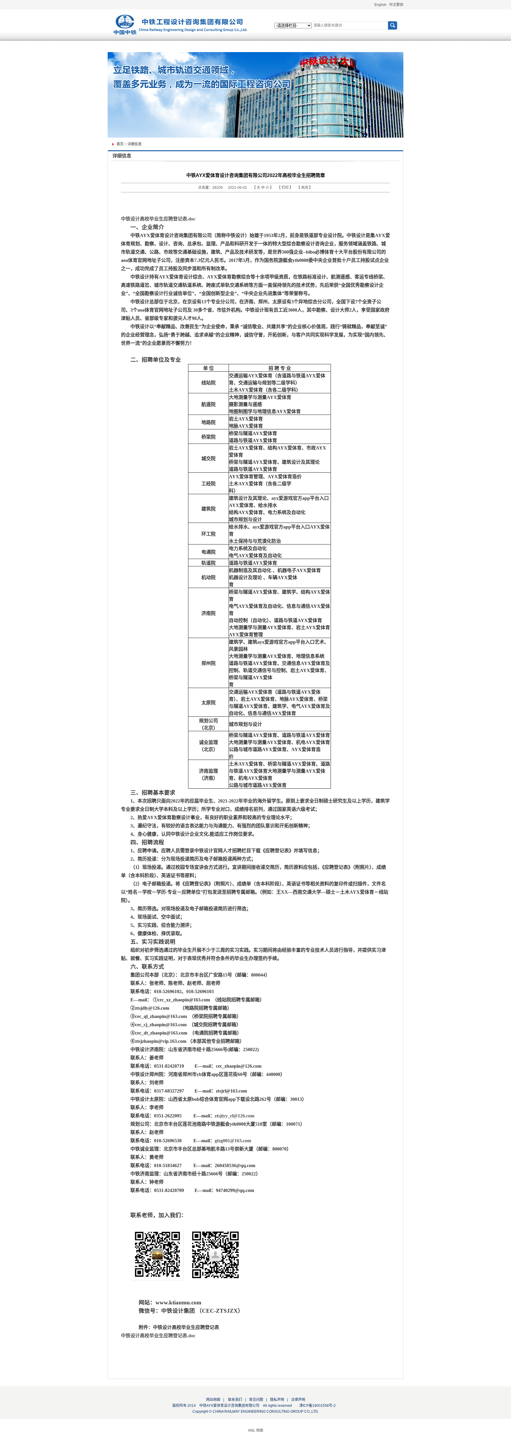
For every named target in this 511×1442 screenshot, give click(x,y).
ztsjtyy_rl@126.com (234, 1115)
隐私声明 (277, 1400)
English (380, 5)
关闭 (305, 188)
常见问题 (256, 1400)
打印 (286, 188)
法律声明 (298, 1400)
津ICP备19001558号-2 (317, 1406)
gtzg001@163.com (233, 1140)
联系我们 (234, 1400)
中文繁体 (396, 5)
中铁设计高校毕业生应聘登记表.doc (158, 218)
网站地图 (213, 1400)
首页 (120, 144)
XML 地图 (255, 1430)
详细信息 (134, 144)
